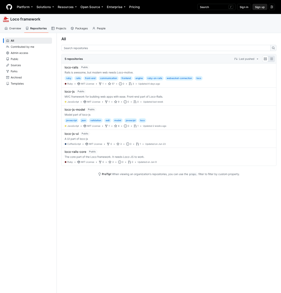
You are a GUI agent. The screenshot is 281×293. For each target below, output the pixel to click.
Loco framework (25, 19)
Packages (81, 28)
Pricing (134, 7)
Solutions (44, 7)
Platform (23, 7)
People (101, 28)
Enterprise (114, 7)
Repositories (38, 28)
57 (113, 83)
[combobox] (167, 48)
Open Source (90, 7)
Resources (66, 7)
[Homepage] (9, 7)
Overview (15, 28)
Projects (61, 28)
